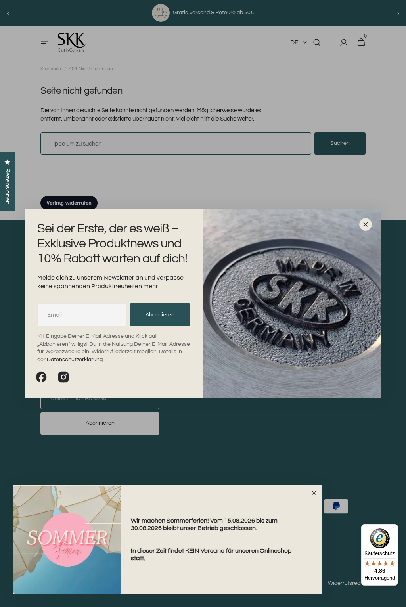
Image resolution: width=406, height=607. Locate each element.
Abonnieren (160, 315)
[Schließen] (365, 224)
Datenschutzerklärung (75, 359)
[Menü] (393, 529)
